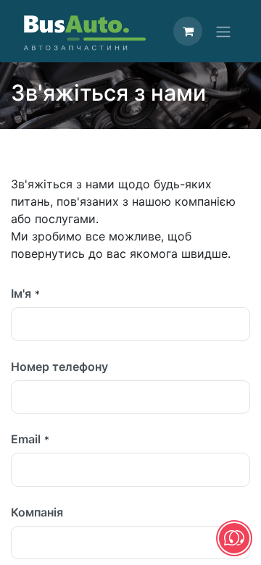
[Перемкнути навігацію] (223, 31)
